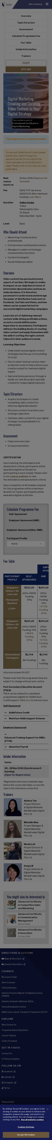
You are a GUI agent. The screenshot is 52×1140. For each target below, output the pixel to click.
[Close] (48, 1109)
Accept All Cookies (26, 1135)
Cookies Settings (26, 1127)
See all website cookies (32, 1119)
